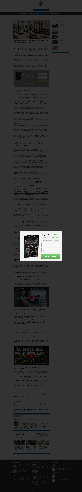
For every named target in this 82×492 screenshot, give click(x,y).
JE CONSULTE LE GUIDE (50, 256)
